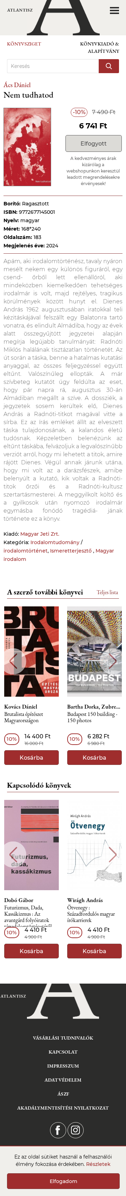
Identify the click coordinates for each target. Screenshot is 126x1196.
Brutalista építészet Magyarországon (23, 717)
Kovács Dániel (20, 707)
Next (113, 661)
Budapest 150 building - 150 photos (92, 717)
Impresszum (63, 1066)
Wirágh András (85, 900)
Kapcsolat (63, 1052)
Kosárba (31, 757)
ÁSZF (63, 1094)
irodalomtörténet (26, 551)
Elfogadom (63, 1181)
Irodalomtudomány (54, 542)
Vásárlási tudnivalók (63, 1038)
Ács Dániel (17, 85)
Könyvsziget (24, 44)
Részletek (98, 1164)
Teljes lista (107, 592)
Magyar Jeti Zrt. (39, 534)
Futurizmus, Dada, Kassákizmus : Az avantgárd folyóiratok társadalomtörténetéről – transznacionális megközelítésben (30, 918)
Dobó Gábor (18, 900)
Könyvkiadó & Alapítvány (99, 47)
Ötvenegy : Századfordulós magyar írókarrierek (91, 914)
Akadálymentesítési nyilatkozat (63, 1108)
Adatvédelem (63, 1080)
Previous (13, 661)
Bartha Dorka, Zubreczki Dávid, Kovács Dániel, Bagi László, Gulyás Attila (94, 707)
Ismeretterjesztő (71, 551)
